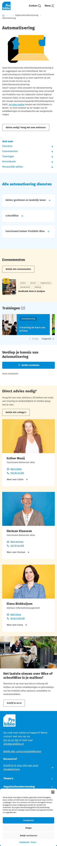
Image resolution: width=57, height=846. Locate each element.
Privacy (33, 842)
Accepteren (28, 820)
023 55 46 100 (10, 740)
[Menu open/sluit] (50, 6)
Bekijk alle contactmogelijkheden (22, 751)
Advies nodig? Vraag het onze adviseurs (26, 127)
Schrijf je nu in (14, 703)
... (10, 15)
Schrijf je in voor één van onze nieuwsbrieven (20, 767)
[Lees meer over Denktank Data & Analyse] (28, 287)
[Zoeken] (35, 6)
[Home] (3, 15)
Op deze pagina (16, 104)
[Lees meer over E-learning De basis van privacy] (26, 324)
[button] (52, 792)
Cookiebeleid (24, 842)
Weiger (28, 828)
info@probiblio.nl (13, 744)
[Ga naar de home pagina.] (6, 6)
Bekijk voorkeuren (28, 836)
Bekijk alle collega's (16, 412)
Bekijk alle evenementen (18, 269)
